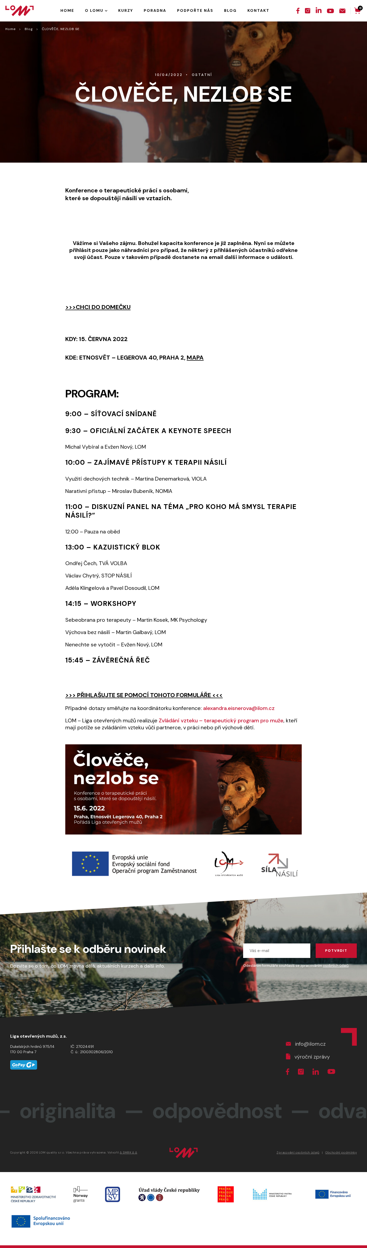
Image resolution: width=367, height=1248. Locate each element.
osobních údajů (335, 965)
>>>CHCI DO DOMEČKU (98, 307)
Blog (29, 29)
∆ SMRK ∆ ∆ (128, 1152)
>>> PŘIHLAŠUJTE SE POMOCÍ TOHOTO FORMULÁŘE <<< (144, 695)
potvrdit (336, 950)
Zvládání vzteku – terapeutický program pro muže (221, 720)
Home (10, 29)
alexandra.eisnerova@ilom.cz (239, 708)
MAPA (195, 357)
